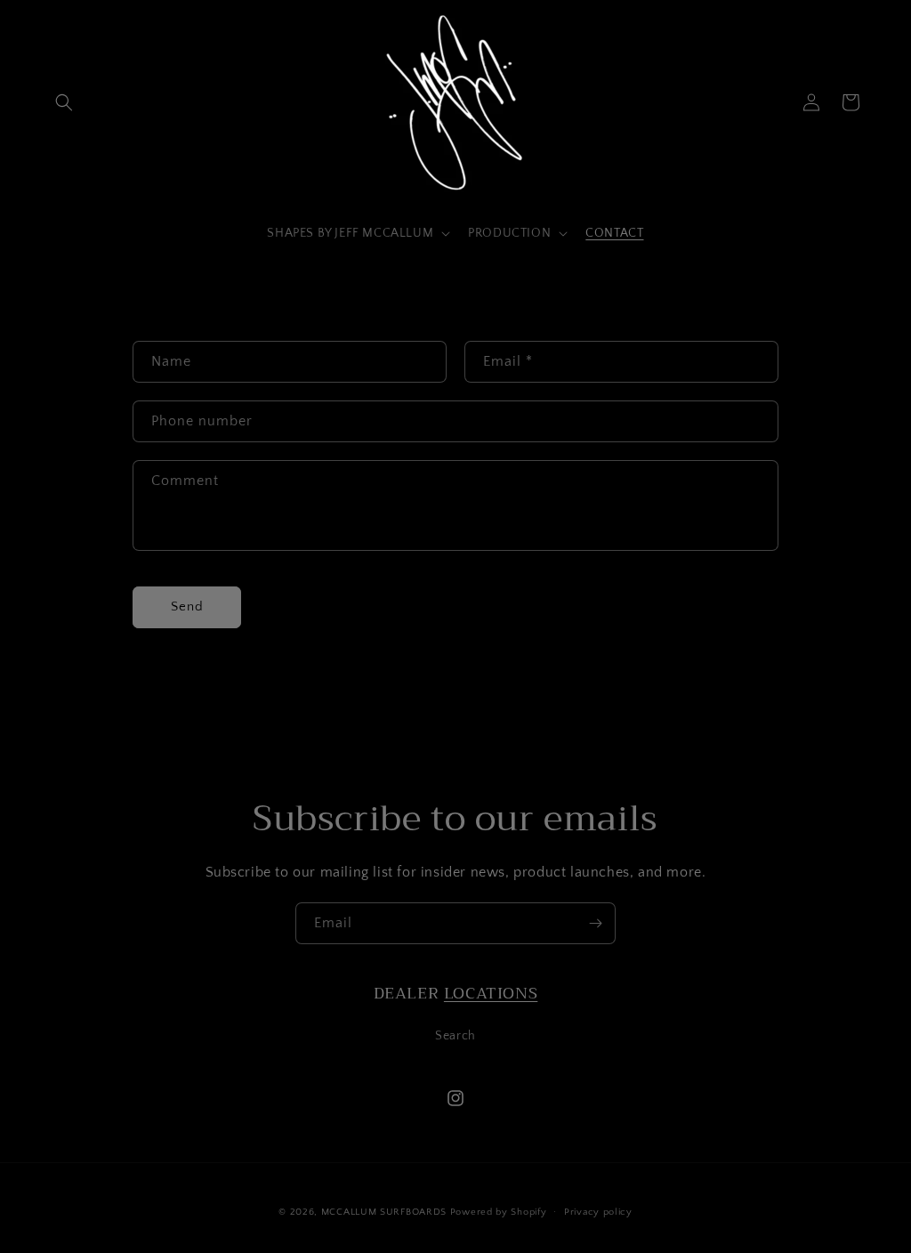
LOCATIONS (490, 993)
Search (455, 1036)
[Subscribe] (595, 923)
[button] (64, 102)
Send (187, 606)
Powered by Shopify (498, 1212)
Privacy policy (598, 1212)
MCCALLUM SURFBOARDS (384, 1212)
